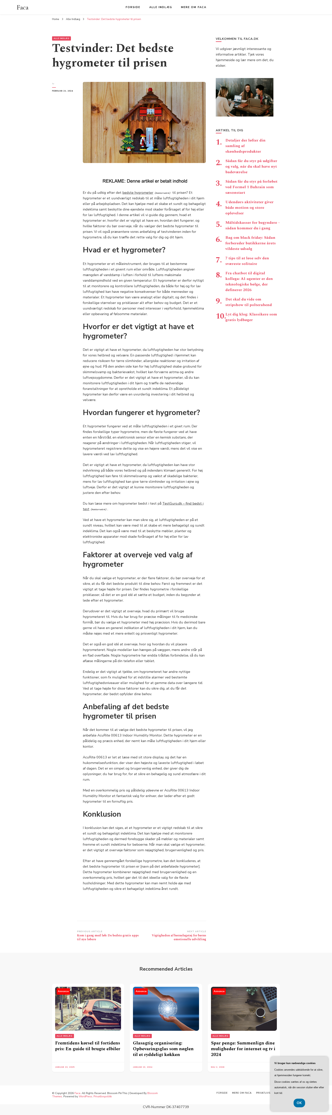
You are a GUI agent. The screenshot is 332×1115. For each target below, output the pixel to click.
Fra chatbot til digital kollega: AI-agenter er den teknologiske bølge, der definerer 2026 (249, 281)
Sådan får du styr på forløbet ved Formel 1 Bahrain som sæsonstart (251, 187)
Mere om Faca (193, 7)
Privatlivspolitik (103, 1096)
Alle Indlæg (160, 7)
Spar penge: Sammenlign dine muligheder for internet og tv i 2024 (243, 1049)
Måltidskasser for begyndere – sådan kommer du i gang (252, 225)
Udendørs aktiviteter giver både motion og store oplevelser (249, 207)
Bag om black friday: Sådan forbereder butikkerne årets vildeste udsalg (250, 243)
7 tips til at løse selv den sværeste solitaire (247, 261)
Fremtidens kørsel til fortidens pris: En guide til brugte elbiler (87, 1046)
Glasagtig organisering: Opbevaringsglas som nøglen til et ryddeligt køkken (163, 1049)
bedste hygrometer (137, 192)
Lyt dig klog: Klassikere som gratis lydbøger (251, 317)
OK (299, 1103)
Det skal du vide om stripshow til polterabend (248, 302)
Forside (133, 7)
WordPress (85, 1096)
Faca (22, 7)
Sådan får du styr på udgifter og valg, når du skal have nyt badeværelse (251, 166)
